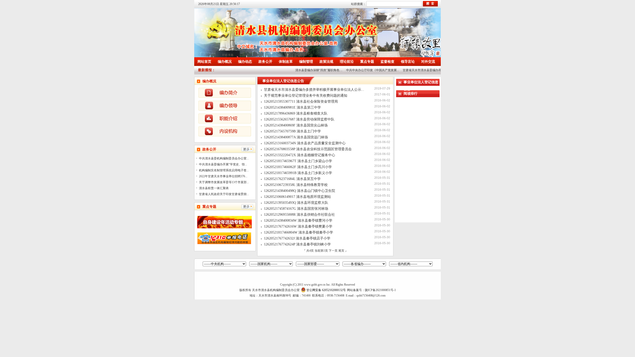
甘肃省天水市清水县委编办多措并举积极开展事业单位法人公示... (314, 89)
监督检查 (387, 61)
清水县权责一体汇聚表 (214, 188)
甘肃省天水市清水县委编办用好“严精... (423, 70)
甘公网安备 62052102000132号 (326, 290)
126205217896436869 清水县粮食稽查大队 (295, 113)
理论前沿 (347, 61)
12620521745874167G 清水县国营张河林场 (296, 208)
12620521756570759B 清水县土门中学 (292, 131)
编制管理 (306, 61)
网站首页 (204, 61)
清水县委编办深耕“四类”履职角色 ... (313, 70)
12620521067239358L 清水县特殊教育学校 (296, 185)
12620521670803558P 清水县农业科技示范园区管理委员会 (308, 149)
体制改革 (286, 61)
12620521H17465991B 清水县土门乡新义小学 (298, 173)
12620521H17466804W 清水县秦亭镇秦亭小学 (298, 232)
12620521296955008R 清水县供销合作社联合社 (299, 214)
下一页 (333, 250)
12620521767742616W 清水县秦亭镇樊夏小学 (298, 226)
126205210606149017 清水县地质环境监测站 (297, 197)
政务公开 (265, 61)
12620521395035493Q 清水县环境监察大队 (296, 203)
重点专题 (367, 61)
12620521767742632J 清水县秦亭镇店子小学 (297, 238)
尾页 (341, 250)
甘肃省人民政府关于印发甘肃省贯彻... (224, 194)
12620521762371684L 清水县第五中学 (292, 179)
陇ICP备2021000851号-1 (380, 290)
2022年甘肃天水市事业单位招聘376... (223, 176)
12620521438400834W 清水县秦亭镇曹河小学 (298, 220)
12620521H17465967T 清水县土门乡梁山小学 (298, 161)
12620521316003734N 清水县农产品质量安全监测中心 (305, 143)
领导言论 (408, 61)
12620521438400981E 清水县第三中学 (292, 107)
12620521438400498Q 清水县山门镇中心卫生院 (299, 191)
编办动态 (245, 61)
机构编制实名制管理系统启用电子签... (224, 170)
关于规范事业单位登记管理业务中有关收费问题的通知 (305, 95)
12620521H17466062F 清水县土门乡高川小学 (298, 167)
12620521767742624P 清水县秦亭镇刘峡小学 (297, 244)
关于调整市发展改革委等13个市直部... (224, 182)
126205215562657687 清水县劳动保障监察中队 (299, 119)
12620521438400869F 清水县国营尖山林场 (296, 125)
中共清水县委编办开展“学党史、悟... (223, 164)
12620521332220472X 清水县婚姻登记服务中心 (299, 155)
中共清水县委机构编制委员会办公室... (224, 158)
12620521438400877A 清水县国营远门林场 (296, 137)
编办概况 (225, 61)
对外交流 (428, 61)
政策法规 (326, 61)
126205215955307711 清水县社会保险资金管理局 (301, 101)
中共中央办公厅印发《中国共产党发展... (367, 70)
